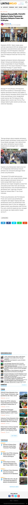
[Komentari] (25, 223)
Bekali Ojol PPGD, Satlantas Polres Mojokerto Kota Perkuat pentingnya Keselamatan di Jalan (9, 403)
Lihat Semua (14, 435)
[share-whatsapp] (19, 223)
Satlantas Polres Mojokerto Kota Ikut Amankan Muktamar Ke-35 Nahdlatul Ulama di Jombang (10, 420)
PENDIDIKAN (11, 7)
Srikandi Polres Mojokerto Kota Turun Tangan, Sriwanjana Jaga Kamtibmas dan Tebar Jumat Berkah (9, 395)
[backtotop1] (27, 503)
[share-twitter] (14, 223)
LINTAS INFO (5, 7)
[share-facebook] (8, 223)
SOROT (16, 7)
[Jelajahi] (26, 2)
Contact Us (16, 500)
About (11, 500)
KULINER (20, 7)
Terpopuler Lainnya (14, 486)
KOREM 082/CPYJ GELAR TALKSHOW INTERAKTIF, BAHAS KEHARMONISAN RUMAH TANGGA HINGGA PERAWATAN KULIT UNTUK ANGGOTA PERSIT (10, 483)
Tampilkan (24, 384)
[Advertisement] (14, 121)
